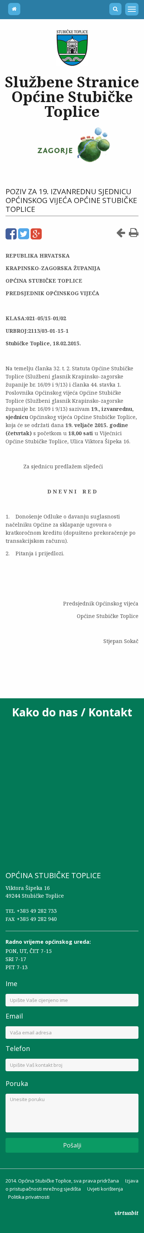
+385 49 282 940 (37, 918)
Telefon (18, 1048)
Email (14, 1016)
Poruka (17, 1083)
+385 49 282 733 (37, 910)
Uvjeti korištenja (105, 1188)
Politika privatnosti (28, 1197)
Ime (11, 983)
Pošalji (72, 1145)
